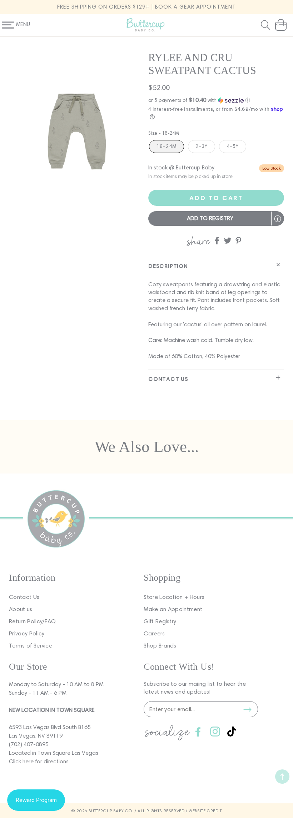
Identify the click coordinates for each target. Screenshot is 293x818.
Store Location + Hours (174, 597)
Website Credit (205, 810)
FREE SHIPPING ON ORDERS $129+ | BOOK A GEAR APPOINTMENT (146, 7)
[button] (266, 25)
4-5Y (233, 146)
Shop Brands (160, 645)
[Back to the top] (282, 776)
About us (21, 609)
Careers (154, 633)
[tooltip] (277, 218)
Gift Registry (160, 621)
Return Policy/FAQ (32, 621)
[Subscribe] (247, 709)
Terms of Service (30, 645)
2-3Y (201, 146)
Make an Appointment (173, 609)
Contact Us (24, 597)
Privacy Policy (26, 633)
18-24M (167, 146)
